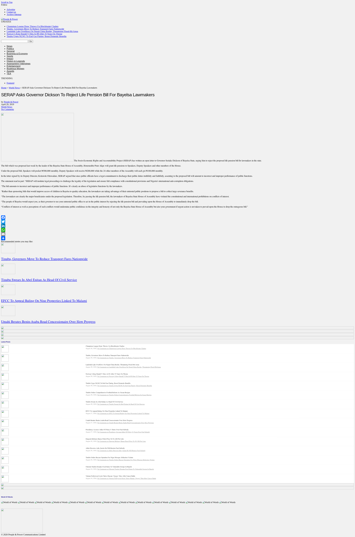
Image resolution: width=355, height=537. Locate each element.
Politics (10, 49)
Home (4, 88)
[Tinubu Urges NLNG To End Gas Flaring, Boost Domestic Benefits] (5, 388)
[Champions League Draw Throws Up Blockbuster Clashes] (5, 351)
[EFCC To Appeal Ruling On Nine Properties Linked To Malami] (5, 416)
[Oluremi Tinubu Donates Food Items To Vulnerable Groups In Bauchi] (5, 472)
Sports (10, 56)
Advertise (11, 9)
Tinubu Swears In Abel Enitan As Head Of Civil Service (39, 279)
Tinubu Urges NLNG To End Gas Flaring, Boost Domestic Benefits (36, 36)
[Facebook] (177, 217)
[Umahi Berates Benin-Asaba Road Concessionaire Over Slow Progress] (5, 426)
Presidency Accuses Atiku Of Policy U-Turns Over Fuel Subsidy (107, 429)
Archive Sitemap (14, 14)
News (9, 46)
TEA (9, 73)
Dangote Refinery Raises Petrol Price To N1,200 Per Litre (105, 439)
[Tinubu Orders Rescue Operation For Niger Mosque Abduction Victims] (5, 463)
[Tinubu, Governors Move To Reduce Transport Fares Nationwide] (5, 361)
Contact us (11, 12)
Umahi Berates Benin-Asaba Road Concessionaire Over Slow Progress (48, 321)
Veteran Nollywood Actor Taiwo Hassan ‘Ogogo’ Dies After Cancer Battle (110, 476)
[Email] (177, 234)
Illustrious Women (15, 68)
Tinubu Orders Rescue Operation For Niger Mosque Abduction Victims (109, 457)
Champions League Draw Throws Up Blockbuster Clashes (32, 26)
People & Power (11, 102)
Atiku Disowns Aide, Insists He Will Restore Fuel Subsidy (105, 448)
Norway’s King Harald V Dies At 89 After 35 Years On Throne (34, 34)
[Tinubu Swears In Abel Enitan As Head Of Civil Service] (5, 407)
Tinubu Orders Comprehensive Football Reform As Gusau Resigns (108, 392)
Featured (10, 83)
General (11, 51)
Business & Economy (17, 53)
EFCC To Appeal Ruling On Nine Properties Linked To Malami (44, 300)
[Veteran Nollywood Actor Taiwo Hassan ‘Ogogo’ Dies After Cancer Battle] (5, 481)
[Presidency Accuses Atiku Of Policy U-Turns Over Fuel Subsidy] (5, 435)
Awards (10, 71)
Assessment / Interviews (18, 63)
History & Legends (16, 61)
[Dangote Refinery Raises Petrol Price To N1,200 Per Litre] (5, 444)
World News (14, 88)
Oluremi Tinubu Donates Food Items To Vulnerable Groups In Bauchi (109, 467)
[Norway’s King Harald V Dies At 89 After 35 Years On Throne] (5, 379)
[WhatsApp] (177, 230)
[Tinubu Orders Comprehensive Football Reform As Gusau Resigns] (5, 398)
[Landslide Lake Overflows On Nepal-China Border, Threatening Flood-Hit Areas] (5, 370)
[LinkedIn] (177, 226)
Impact (10, 58)
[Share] (177, 238)
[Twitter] (177, 222)
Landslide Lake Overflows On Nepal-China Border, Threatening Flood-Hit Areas (42, 31)
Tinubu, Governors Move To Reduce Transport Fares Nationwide (35, 29)
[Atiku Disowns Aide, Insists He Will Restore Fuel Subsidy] (5, 453)
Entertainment (13, 66)
